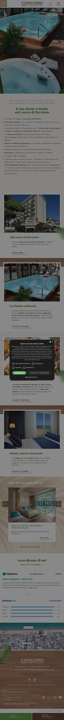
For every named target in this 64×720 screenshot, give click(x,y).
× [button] (52, 341)
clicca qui (37, 359)
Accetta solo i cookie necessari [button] (39, 373)
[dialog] (32, 360)
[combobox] (50, 342)
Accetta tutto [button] (19, 373)
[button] (32, 377)
